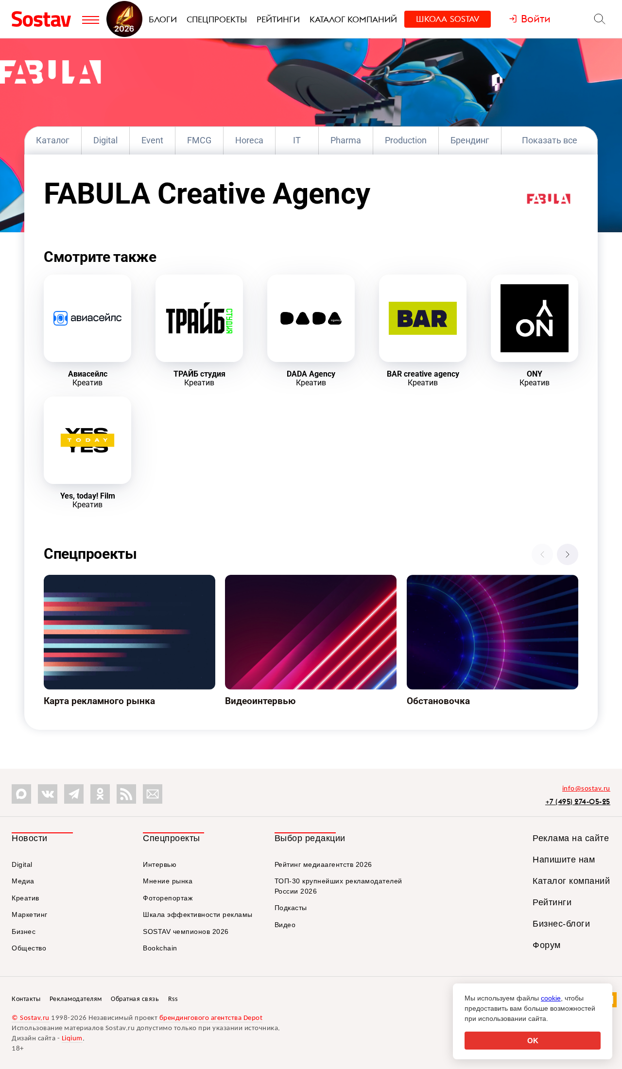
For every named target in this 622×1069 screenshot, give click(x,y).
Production (406, 140)
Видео (285, 925)
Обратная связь (135, 999)
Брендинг (469, 140)
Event (152, 140)
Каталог (52, 140)
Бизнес (23, 931)
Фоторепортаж (167, 898)
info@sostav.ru (586, 789)
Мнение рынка (167, 881)
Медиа (23, 881)
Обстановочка (433, 581)
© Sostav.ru (31, 1018)
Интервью (159, 864)
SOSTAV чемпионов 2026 (186, 931)
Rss (173, 999)
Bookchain (160, 948)
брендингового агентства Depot (211, 1018)
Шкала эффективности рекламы (198, 914)
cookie (551, 998)
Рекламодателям (76, 999)
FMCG (199, 140)
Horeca (249, 140)
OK (532, 1040)
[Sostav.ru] (44, 19)
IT (297, 140)
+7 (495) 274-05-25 (577, 801)
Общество (29, 948)
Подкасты (291, 908)
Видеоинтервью (255, 581)
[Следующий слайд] (567, 554)
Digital (105, 140)
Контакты (26, 999)
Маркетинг (30, 914)
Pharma (345, 140)
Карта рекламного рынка (90, 581)
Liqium (72, 1038)
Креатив (25, 898)
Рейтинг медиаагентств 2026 (323, 864)
